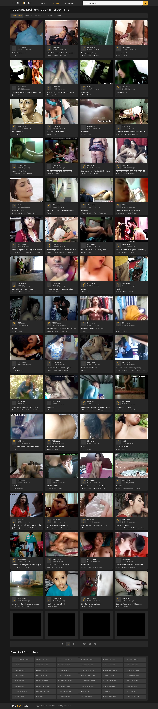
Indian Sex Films (109, 686)
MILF (60, 489)
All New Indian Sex (65, 660)
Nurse (27, 567)
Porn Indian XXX (64, 670)
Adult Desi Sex (19, 686)
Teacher (56, 174)
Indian (56, 56)
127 (84, 644)
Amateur (121, 134)
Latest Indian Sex (87, 665)
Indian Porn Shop (110, 697)
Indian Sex (70, 3)
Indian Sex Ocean (65, 686)
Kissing (132, 370)
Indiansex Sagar (109, 660)
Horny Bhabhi (64, 370)
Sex (20, 95)
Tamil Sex (40, 697)
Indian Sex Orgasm (110, 670)
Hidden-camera (31, 292)
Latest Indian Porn (88, 681)
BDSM (119, 292)
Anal (49, 489)
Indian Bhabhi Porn (133, 675)
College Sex (121, 213)
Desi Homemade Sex (21, 691)
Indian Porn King (132, 660)
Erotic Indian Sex (88, 660)
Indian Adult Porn (43, 660)
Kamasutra (133, 252)
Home (45, 3)
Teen (103, 489)
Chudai (23, 528)
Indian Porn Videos (65, 697)
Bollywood (17, 174)
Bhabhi (128, 134)
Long (66, 16)
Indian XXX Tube (64, 665)
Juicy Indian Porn (88, 670)
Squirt (90, 607)
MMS (138, 370)
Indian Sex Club (132, 686)
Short (50, 16)
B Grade (64, 331)
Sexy (94, 410)
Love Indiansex (42, 675)
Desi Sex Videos (42, 670)
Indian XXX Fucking (88, 675)
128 (90, 644)
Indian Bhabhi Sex (42, 681)
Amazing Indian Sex (65, 691)
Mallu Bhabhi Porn (133, 697)
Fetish (131, 292)
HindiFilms (21, 3)
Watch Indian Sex (65, 675)
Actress (120, 528)
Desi (15, 56)
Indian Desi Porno (133, 670)
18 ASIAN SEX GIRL (87, 697)
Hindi (34, 528)
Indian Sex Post (109, 665)
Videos (56, 3)
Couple (135, 134)
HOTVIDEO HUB (131, 691)
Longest (38, 16)
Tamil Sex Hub (19, 681)
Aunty (15, 292)
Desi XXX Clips (19, 697)
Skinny (97, 489)
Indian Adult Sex (132, 681)
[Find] (145, 3)
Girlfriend (31, 410)
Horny (55, 370)
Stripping (28, 252)
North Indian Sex (110, 681)
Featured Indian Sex (43, 691)
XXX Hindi (18, 665)
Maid (96, 174)
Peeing (97, 56)
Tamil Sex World (20, 670)
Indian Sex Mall (109, 675)
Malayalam (63, 252)
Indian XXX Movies (65, 681)
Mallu (71, 252)
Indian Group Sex (132, 665)
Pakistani (63, 56)
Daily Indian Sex (20, 675)
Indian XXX (98, 567)
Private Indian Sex (43, 686)
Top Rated (28, 16)
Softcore (56, 331)
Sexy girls (102, 410)
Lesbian (132, 567)
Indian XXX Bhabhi (88, 686)
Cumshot (51, 292)
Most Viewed (17, 16)
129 (95, 644)
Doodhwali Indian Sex (22, 660)
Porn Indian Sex (42, 665)
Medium (58, 16)
